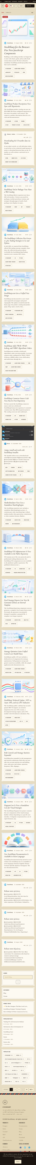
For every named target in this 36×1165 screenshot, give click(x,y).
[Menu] (3, 5)
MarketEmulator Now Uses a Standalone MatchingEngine (14, 503)
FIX (15, 568)
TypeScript (17, 72)
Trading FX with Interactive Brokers (14, 1022)
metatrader (21, 471)
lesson (5, 1037)
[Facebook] (20, 1147)
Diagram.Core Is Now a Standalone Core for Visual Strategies (16, 806)
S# (22, 1070)
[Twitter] (25, 1147)
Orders (7, 523)
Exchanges (23, 419)
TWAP (29, 363)
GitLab (7, 124)
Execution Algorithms (10, 370)
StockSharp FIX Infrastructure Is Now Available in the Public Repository (17, 552)
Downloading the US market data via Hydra (17, 142)
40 (26, 1089)
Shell (4, 1134)
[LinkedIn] (29, 1147)
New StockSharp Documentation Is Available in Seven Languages (16, 855)
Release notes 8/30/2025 (12, 949)
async (6, 725)
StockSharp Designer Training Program (15, 1009)
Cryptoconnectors (10, 471)
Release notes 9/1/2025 (11, 919)
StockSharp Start (8, 1032)
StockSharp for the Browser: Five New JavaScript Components (17, 50)
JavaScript (8, 72)
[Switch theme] (15, 5)
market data (14, 158)
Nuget (16, 206)
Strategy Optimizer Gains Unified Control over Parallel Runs (15, 652)
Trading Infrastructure (19, 572)
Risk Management (9, 777)
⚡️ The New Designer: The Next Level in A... (16, 1006)
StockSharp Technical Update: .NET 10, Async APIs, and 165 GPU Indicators (17, 701)
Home (3, 12)
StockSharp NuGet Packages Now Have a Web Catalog (18, 190)
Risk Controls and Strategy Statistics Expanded (17, 754)
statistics (16, 773)
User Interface (8, 318)
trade (28, 471)
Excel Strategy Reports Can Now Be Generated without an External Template (16, 602)
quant (7, 1077)
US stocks (23, 158)
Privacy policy (6, 1150)
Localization (26, 124)
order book (26, 520)
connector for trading (11, 474)
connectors (8, 419)
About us (5, 1147)
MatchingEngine (16, 523)
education (7, 875)
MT (20, 474)
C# (15, 258)
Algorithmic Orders (16, 366)
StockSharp (8, 68)
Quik (6, 467)
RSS (32, 12)
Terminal (5, 1131)
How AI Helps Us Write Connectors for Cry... (16, 1012)
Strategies (8, 265)
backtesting (22, 261)
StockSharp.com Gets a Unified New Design (16, 294)
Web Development (9, 76)
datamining (25, 1074)
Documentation (17, 875)
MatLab (19, 467)
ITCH (17, 1081)
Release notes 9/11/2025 (12, 891)
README (23, 121)
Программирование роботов (14, 1059)
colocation (8, 1081)
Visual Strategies (9, 826)
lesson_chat (7, 1042)
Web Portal (19, 314)
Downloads (22, 1137)
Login (21, 5)
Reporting (13, 623)
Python (21, 258)
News (20, 1134)
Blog (5, 993)
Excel (6, 623)
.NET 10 (21, 721)
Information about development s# (13, 1027)
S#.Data (14, 1070)
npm (24, 72)
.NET (22, 206)
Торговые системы (11, 1074)
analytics (26, 620)
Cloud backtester (7, 1140)
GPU (27, 721)
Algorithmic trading (20, 68)
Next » (31, 1089)
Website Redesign (9, 314)
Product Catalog (16, 124)
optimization (18, 672)
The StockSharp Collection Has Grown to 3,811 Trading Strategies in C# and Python (17, 240)
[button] (11, 5)
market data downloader (11, 161)
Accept (18, 1161)
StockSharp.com (19, 310)
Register (30, 5)
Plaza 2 (7, 1066)
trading (13, 467)
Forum (5, 996)
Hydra (6, 158)
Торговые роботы (19, 1066)
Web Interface (8, 210)
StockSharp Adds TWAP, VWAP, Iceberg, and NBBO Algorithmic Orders (18, 347)
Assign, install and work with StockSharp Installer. (14, 451)
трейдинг (16, 1077)
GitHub (16, 121)
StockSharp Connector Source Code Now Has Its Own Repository (16, 399)
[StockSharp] (6, 5)
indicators (17, 717)
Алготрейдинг (16, 1062)
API (15, 415)
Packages (28, 206)
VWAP (6, 366)
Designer (28, 822)
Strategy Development (10, 721)
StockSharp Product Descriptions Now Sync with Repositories (17, 105)
